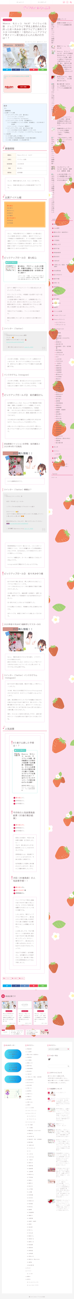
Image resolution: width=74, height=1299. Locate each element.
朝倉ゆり (56, 295)
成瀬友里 (56, 236)
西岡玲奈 (58, 429)
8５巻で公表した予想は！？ (16, 136)
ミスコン (56, 451)
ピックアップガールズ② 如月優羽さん (20, 120)
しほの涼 (58, 359)
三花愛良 (56, 240)
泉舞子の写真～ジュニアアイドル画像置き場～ (64, 25)
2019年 (58, 454)
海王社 (56, 462)
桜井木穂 (56, 279)
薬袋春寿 (58, 427)
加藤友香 (58, 368)
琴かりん (58, 416)
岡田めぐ (58, 379)
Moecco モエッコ (7, 20)
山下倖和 (58, 385)
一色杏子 (58, 363)
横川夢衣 (56, 299)
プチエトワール (61, 324)
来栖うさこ (57, 291)
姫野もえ (58, 381)
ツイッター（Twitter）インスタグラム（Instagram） (27, 132)
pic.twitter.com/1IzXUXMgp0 (19, 523)
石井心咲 (58, 418)
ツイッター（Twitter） (18, 116)
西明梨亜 (58, 432)
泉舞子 (56, 307)
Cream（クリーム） (60, 315)
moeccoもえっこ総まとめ (13, 1054)
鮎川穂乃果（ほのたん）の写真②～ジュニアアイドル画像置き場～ (64, 87)
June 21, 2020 (28, 347)
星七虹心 (22, 978)
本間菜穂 (58, 407)
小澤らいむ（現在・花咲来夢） (61, 265)
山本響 (58, 387)
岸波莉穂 (58, 390)
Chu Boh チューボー (62, 464)
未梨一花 (56, 283)
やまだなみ (59, 361)
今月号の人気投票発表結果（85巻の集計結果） (22, 138)
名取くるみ (57, 303)
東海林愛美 (57, 252)
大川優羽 (58, 336)
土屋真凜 (58, 372)
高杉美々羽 (59, 344)
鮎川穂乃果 (59, 443)
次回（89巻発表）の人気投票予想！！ (19, 140)
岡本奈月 (56, 256)
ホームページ (20, 2)
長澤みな (58, 342)
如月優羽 (15, 978)
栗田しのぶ (57, 244)
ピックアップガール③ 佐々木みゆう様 (20, 128)
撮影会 (56, 458)
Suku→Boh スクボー (62, 466)
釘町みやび (59, 436)
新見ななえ (59, 394)
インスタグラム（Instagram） (20, 118)
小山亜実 (56, 228)
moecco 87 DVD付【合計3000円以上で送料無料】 (16, 76)
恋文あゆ (58, 392)
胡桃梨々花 (59, 423)
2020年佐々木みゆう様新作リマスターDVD (23, 130)
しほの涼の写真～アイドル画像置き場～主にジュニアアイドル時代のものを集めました (64, 177)
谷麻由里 (58, 434)
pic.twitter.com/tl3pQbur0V (15, 342)
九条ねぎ (56, 261)
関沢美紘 (58, 350)
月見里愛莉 (59, 403)
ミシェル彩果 (58, 311)
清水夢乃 (58, 414)
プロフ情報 (57, 333)
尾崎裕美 (56, 224)
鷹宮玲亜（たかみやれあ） (63, 339)
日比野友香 (57, 270)
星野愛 (58, 401)
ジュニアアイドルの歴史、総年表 (13, 1067)
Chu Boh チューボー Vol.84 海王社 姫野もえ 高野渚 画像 (64, 169)
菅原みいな (59, 425)
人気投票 (8, 134)
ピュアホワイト (61, 322)
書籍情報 (8, 111)
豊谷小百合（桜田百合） (61, 232)
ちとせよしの (60, 354)
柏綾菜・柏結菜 (61, 410)
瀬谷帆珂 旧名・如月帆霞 (63, 347)
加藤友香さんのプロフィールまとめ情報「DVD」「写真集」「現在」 (64, 131)
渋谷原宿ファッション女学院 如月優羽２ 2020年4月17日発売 (28, 123)
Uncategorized (59, 329)
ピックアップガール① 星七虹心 (18, 115)
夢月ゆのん (59, 374)
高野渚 (58, 440)
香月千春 (56, 248)
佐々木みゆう (7, 978)
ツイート (54, 477)
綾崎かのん (59, 421)
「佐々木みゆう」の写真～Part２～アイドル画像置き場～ (64, 140)
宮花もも (58, 383)
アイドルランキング (13, 1079)
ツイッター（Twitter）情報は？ (20, 126)
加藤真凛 (58, 370)
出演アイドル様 (10, 113)
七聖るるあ (59, 352)
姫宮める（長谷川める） (63, 438)
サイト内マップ (42, 2)
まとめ (56, 447)
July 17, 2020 (28, 528)
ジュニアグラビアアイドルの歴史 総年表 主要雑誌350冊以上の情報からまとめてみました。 (64, 121)
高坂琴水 (56, 287)
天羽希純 (58, 376)
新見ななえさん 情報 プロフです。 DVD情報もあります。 (65, 79)
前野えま (58, 365)
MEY (57, 357)
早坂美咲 (58, 396)
